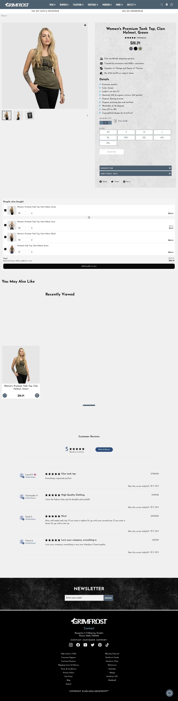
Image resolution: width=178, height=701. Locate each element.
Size (102, 128)
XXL (126, 138)
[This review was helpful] (151, 486)
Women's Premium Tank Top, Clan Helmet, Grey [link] (36, 222)
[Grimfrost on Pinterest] (100, 645)
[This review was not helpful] (156, 486)
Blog (68, 680)
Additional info (109, 173)
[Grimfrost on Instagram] (71, 645)
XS (108, 132)
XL (108, 138)
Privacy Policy (68, 673)
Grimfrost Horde (112, 657)
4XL (162, 138)
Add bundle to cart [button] (89, 266)
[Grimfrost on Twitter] (92, 645)
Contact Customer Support (89, 640)
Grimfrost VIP (112, 676)
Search (68, 684)
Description (107, 168)
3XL (144, 138)
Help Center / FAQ (68, 654)
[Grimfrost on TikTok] (107, 645)
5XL (108, 143)
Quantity (106, 118)
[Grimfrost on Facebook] (78, 645)
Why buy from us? (112, 654)
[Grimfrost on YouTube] (85, 645)
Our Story (69, 676)
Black (135, 48)
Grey (131, 48)
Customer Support (68, 657)
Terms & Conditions (68, 669)
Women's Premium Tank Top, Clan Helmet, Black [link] (36, 234)
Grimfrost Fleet (112, 661)
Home (3, 16)
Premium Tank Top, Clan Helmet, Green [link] (32, 246)
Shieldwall (112, 680)
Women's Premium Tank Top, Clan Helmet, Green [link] (36, 207)
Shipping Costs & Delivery (68, 665)
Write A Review (104, 449)
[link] (11, 210)
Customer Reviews (68, 661)
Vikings (112, 673)
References (112, 665)
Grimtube (112, 669)
